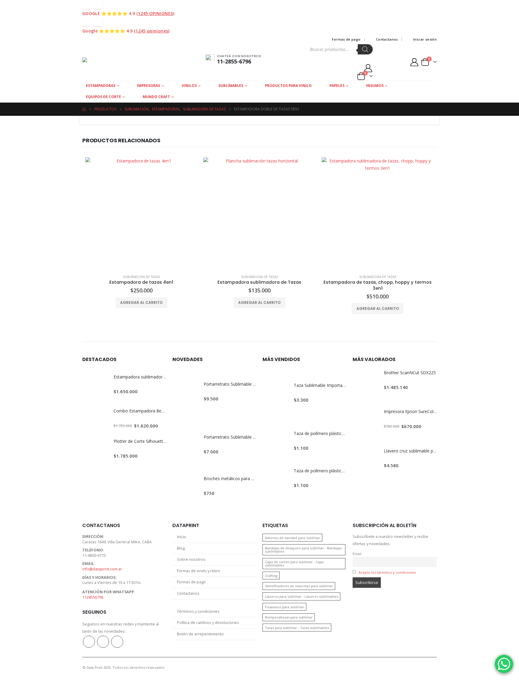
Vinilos (189, 85)
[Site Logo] (105, 61)
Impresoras (148, 85)
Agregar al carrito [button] (141, 302)
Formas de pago (346, 39)
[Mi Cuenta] (368, 68)
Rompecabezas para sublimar (289, 617)
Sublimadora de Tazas (141, 277)
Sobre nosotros (191, 559)
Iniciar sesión (425, 39)
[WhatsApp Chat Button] (504, 664)
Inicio (181, 536)
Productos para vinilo (288, 85)
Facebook (89, 642)
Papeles (336, 85)
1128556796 (92, 597)
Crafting (271, 575)
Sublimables (230, 85)
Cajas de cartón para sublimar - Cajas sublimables (294, 563)
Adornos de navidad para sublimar (292, 537)
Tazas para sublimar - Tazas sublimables (297, 627)
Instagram (103, 642)
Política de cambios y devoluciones (208, 622)
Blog (181, 548)
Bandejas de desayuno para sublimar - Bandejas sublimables (303, 550)
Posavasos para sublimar (284, 607)
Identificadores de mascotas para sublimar (299, 586)
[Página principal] (84, 109)
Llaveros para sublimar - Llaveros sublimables (301, 596)
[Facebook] (86, 5)
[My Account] (414, 62)
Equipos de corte (103, 96)
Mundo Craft (156, 96)
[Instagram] (98, 5)
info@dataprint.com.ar (102, 569)
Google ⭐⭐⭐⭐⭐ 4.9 (128, 13)
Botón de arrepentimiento (200, 634)
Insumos (375, 85)
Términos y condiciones (198, 611)
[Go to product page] (141, 213)
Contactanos (387, 39)
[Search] (365, 49)
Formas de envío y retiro (198, 570)
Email (357, 553)
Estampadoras (100, 85)
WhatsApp (117, 642)
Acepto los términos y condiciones (387, 572)
